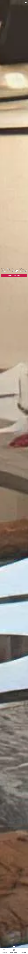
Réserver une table (14, 275)
